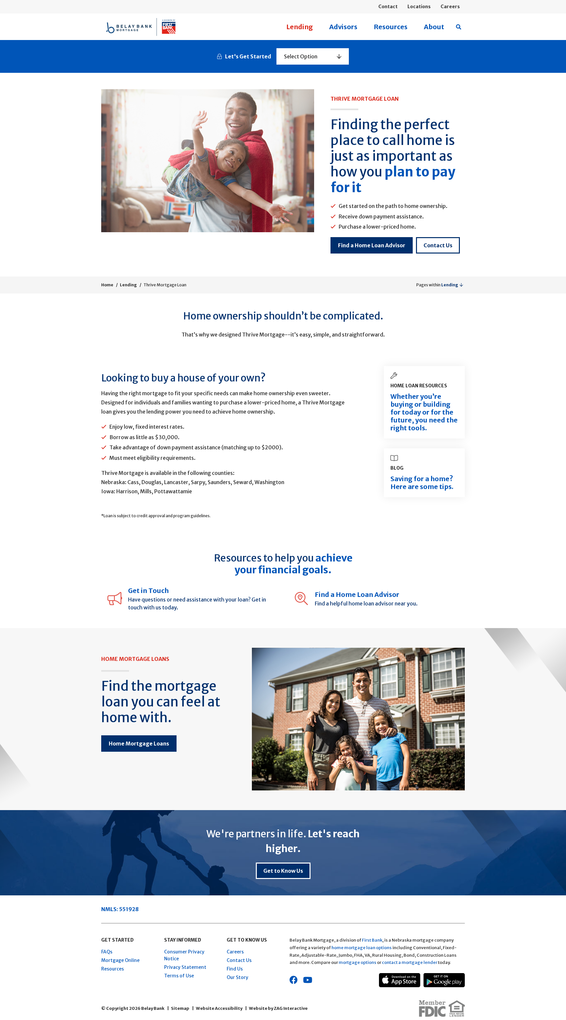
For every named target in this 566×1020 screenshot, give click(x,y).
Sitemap (180, 1008)
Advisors (343, 27)
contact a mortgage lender (409, 962)
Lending (299, 27)
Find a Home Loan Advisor (371, 245)
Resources (390, 27)
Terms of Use (179, 976)
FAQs (106, 952)
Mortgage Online (120, 960)
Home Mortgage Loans (139, 743)
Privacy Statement (185, 967)
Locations (419, 7)
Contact (388, 7)
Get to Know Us (283, 870)
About (434, 27)
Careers (450, 7)
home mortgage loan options (361, 947)
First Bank (372, 940)
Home (107, 284)
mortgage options (357, 962)
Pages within (437, 284)
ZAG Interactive (291, 1008)
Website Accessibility (219, 1008)
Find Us (235, 969)
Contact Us (438, 245)
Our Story (237, 977)
